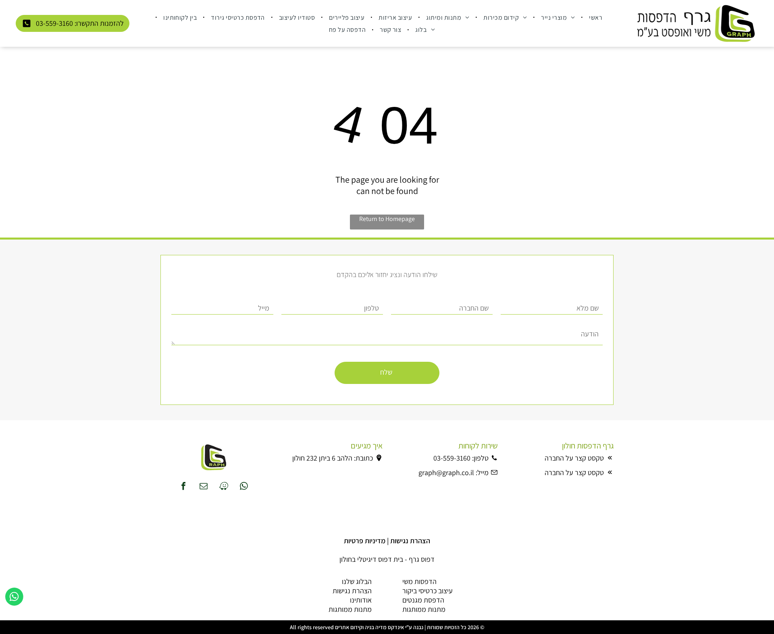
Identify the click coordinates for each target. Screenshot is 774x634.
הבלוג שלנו (357, 581)
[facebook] (183, 487)
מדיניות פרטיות (364, 540)
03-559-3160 (451, 458)
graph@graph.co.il (446, 472)
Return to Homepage (387, 219)
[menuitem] (594, 17)
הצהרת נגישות (410, 540)
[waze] (224, 487)
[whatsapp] (244, 487)
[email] (204, 487)
